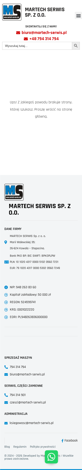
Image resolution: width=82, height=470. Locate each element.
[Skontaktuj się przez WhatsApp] (51, 456)
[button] (78, 15)
